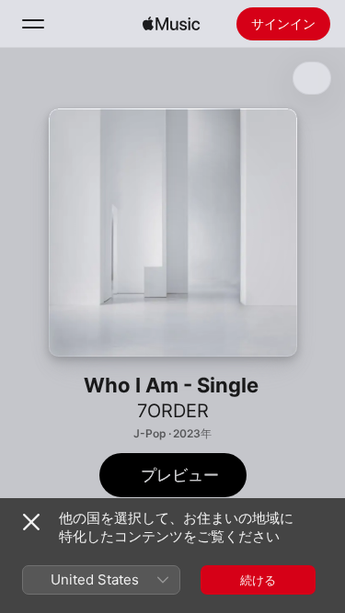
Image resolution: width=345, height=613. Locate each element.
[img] (171, 24)
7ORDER (173, 411)
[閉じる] (31, 522)
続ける (258, 580)
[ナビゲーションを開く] (33, 24)
